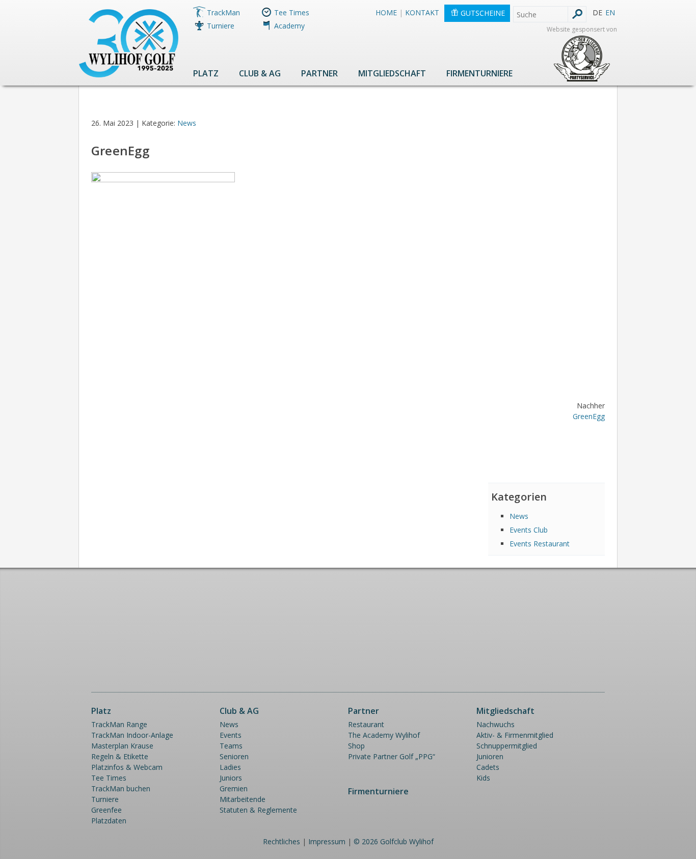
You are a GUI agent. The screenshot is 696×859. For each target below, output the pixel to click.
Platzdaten (108, 820)
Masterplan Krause (122, 746)
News (186, 123)
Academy (289, 26)
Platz (206, 73)
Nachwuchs (495, 724)
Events (231, 735)
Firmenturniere (479, 73)
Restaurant (366, 724)
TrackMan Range (119, 724)
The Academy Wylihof (384, 735)
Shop (356, 746)
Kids (483, 778)
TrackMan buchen (120, 788)
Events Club (529, 530)
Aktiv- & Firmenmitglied (514, 735)
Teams (231, 746)
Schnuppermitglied (506, 746)
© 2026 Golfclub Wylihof (394, 841)
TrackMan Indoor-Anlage (132, 735)
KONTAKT (422, 12)
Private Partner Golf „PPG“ (391, 756)
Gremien (234, 788)
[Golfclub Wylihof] (128, 74)
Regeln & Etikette (119, 756)
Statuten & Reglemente (258, 810)
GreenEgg (589, 416)
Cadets (487, 767)
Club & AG (260, 73)
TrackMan (223, 12)
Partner (319, 73)
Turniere (220, 26)
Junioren (489, 756)
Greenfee (106, 810)
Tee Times (291, 12)
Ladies (230, 767)
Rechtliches (281, 841)
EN (610, 12)
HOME (386, 12)
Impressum (326, 841)
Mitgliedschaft (392, 73)
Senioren (234, 756)
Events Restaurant (540, 543)
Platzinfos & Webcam (127, 767)
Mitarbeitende (242, 799)
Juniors (231, 778)
